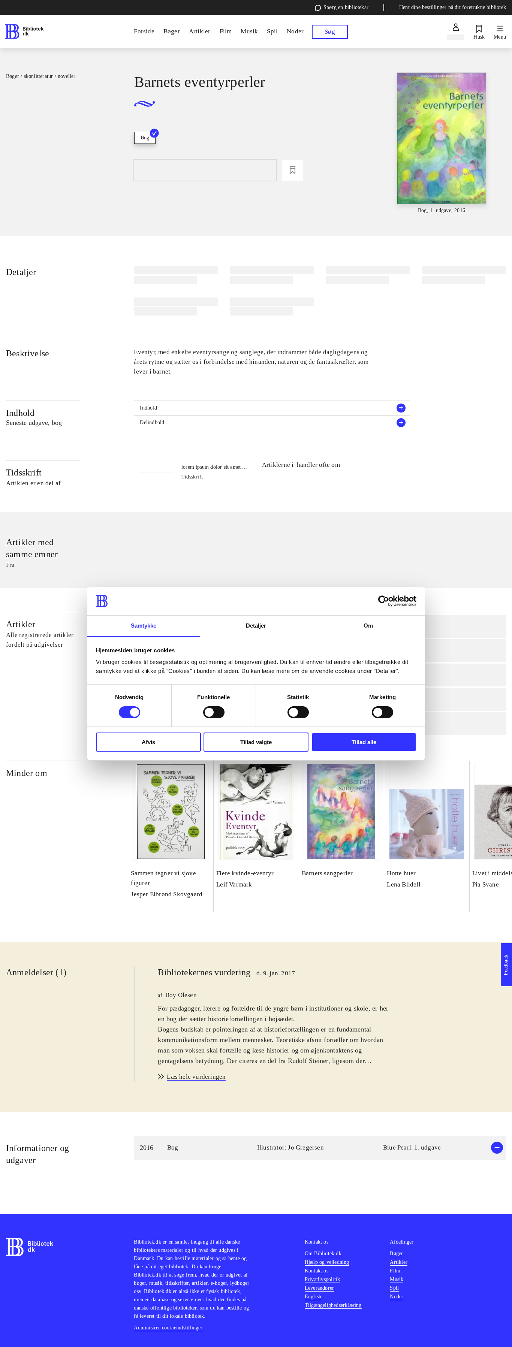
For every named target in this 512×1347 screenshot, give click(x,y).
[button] (272, 408)
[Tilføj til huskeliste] (292, 170)
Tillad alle (364, 742)
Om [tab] (368, 625)
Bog (145, 138)
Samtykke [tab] (144, 625)
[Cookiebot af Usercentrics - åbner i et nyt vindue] (383, 601)
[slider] (441, 143)
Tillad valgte (256, 742)
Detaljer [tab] (256, 625)
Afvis (148, 742)
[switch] (214, 712)
